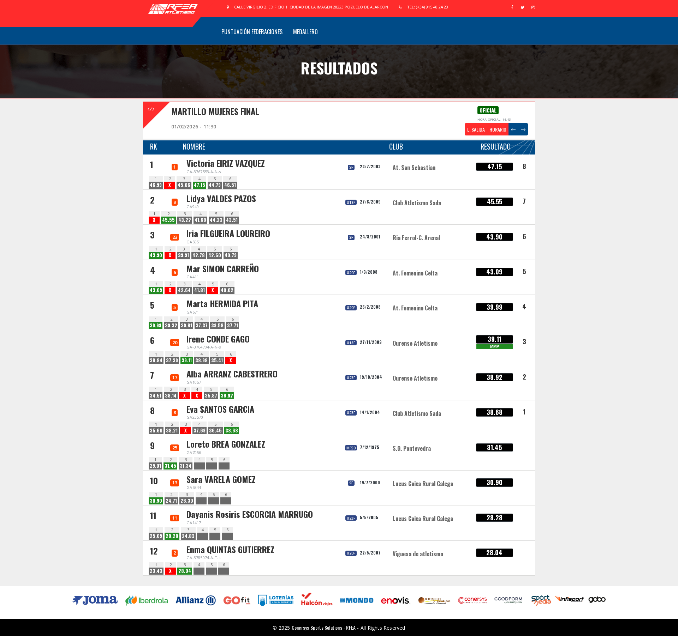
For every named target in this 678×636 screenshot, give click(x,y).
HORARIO (497, 129)
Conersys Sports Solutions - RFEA (324, 627)
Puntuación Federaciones (251, 32)
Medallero (305, 32)
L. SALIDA (476, 129)
